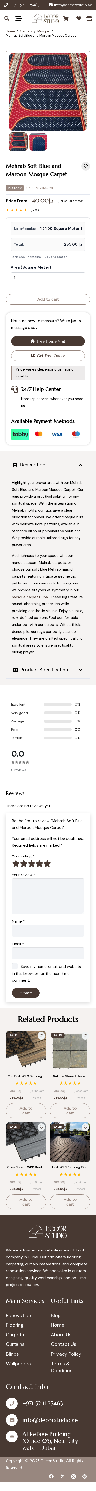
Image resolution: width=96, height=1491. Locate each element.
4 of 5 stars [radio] (39, 864)
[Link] (89, 18)
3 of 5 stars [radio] (31, 864)
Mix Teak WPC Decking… (26, 1076)
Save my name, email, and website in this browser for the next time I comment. (46, 973)
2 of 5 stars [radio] (24, 864)
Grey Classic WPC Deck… (26, 1167)
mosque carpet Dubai (30, 597)
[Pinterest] (84, 1476)
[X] (62, 1476)
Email (18, 943)
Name (18, 921)
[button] (6, 18)
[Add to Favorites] (85, 166)
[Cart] (66, 18)
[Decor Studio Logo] (45, 18)
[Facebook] (51, 1476)
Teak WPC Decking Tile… (70, 1167)
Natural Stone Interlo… (70, 1076)
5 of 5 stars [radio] (47, 864)
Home (10, 31)
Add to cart (48, 299)
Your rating (23, 856)
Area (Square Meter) (31, 267)
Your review (23, 874)
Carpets (26, 31)
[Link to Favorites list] (78, 18)
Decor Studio (52, 1460)
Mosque (43, 31)
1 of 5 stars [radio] (16, 864)
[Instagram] (73, 1476)
